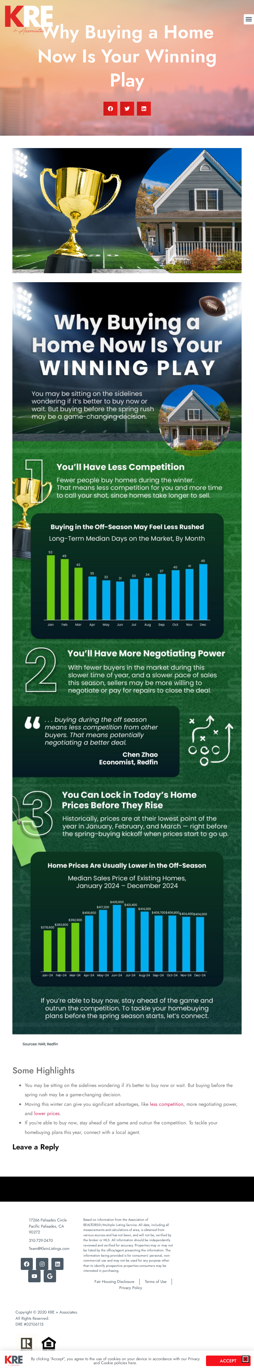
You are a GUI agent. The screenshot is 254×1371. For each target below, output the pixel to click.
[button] (245, 1359)
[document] (127, 685)
